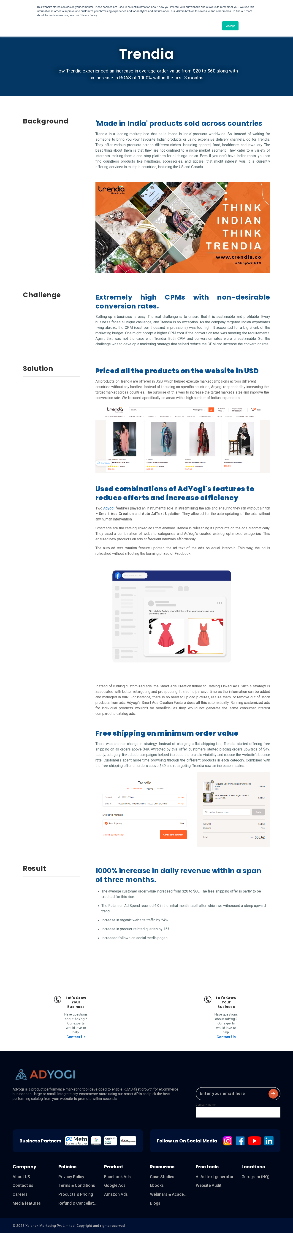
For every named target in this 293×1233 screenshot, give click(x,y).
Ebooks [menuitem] (157, 1185)
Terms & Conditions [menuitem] (76, 1185)
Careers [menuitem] (20, 1194)
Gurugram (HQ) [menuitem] (255, 1176)
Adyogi (108, 508)
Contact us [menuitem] (23, 1185)
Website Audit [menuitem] (209, 1185)
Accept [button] (230, 26)
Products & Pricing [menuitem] (75, 1194)
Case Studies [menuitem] (162, 1176)
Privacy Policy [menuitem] (71, 1176)
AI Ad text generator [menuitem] (215, 1176)
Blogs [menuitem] (155, 1203)
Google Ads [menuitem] (114, 1185)
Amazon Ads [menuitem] (116, 1194)
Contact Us (76, 1037)
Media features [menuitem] (27, 1203)
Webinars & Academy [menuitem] (169, 1194)
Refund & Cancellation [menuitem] (77, 1203)
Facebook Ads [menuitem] (117, 1176)
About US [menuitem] (21, 1176)
